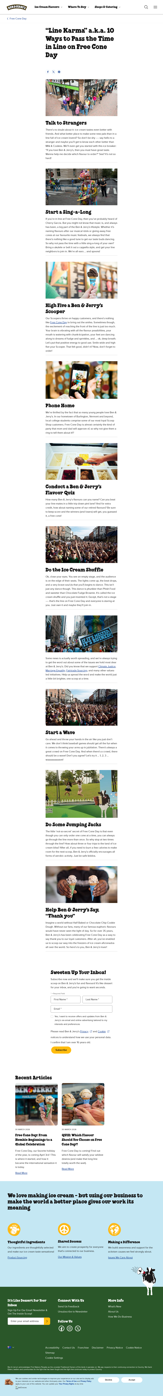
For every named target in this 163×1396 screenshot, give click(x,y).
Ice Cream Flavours (47, 7)
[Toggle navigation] (155, 7)
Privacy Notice (115, 1347)
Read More (21, 1173)
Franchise (83, 1347)
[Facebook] (61, 1328)
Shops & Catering (106, 7)
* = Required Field (58, 994)
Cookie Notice (134, 1347)
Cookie (104, 1031)
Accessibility (52, 1347)
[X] (77, 1328)
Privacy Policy (86, 1381)
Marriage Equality (55, 670)
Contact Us (68, 1347)
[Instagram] (69, 1328)
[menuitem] (47, 7)
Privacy (86, 1031)
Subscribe (61, 1050)
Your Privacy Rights (66, 1384)
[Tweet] (53, 72)
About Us (113, 1311)
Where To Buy (77, 7)
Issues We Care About (120, 1257)
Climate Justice (107, 666)
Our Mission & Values (70, 1256)
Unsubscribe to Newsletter (73, 1311)
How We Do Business (120, 1316)
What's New (114, 1306)
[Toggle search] (146, 7)
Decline (108, 1380)
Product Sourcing (17, 1257)
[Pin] (59, 72)
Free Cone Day (18, 18)
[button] (11, 1347)
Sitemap (50, 1352)
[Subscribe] (47, 1321)
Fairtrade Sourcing (76, 670)
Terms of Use (71, 1381)
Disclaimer (98, 1347)
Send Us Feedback (68, 1306)
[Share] (48, 72)
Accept (132, 1380)
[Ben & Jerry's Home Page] (17, 7)
